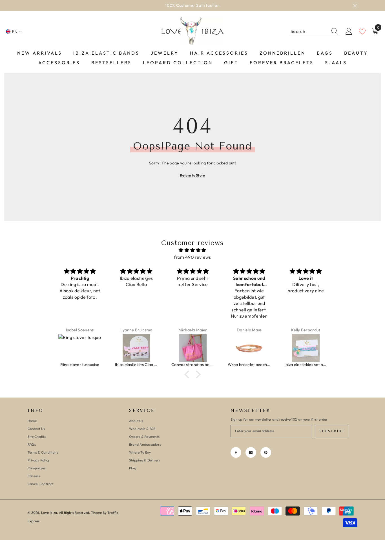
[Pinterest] (265, 452)
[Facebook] (236, 452)
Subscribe (331, 431)
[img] (192, 250)
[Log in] (349, 31)
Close (355, 5)
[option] (192, 5)
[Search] (314, 31)
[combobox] (309, 31)
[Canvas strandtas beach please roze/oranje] (192, 348)
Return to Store (192, 175)
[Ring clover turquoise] (79, 348)
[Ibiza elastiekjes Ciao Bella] (136, 348)
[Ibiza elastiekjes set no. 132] (305, 348)
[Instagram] (250, 452)
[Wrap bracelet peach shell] (249, 348)
